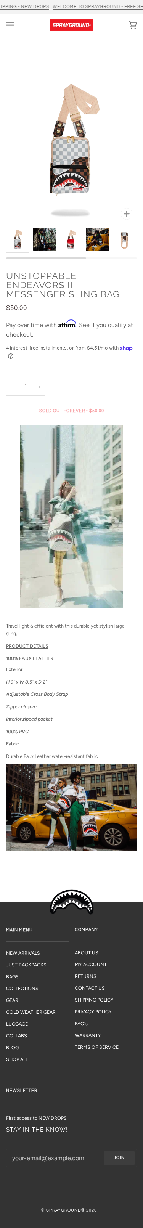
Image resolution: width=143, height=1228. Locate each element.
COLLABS (16, 1036)
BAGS (12, 976)
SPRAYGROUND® (65, 1210)
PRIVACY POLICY (93, 1012)
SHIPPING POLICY (94, 1000)
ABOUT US (86, 952)
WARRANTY (88, 1035)
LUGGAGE (17, 1024)
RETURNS (85, 976)
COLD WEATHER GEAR (31, 1012)
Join (119, 1158)
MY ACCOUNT (91, 964)
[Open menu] (17, 25)
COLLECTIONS (22, 988)
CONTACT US (90, 988)
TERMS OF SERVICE (97, 1047)
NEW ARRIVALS (23, 953)
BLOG (12, 1047)
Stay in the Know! (37, 1129)
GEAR (12, 1000)
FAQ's (81, 1023)
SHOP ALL (17, 1059)
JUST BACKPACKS (26, 965)
